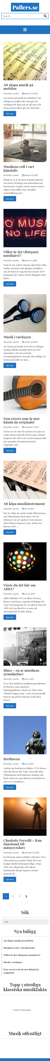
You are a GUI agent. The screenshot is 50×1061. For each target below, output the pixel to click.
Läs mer (10, 113)
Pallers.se (25, 7)
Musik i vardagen (17, 337)
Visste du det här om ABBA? (19, 587)
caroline (15, 93)
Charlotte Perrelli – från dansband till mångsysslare (22, 844)
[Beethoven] (25, 734)
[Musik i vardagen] (25, 312)
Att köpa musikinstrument (24, 503)
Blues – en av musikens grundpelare (21, 672)
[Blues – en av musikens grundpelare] (25, 646)
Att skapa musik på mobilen (18, 87)
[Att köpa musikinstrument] (25, 479)
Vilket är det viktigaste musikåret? (21, 254)
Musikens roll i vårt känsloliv (18, 168)
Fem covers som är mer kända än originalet (21, 420)
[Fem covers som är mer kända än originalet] (25, 394)
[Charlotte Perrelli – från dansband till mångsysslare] (25, 816)
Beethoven (11, 759)
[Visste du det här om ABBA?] (25, 561)
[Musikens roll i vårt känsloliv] (25, 142)
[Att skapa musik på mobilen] (25, 60)
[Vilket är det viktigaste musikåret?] (25, 227)
